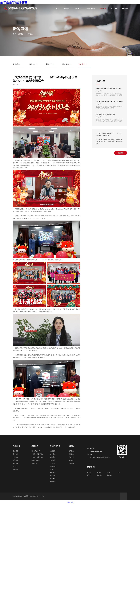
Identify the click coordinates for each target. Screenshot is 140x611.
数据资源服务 (35, 460)
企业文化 (15, 454)
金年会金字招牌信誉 (13, 2)
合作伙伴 (15, 469)
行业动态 (32, 64)
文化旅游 (52, 475)
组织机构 (15, 460)
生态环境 (52, 481)
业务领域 (15, 457)
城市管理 (52, 457)
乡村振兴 (52, 460)
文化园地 (81, 64)
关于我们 (67, 8)
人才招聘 (114, 8)
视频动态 (65, 64)
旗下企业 (15, 466)
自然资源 (52, 451)
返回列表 (120, 153)
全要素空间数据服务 (37, 457)
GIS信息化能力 (35, 451)
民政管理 (52, 472)
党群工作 (49, 64)
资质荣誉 (15, 463)
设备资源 (34, 463)
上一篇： (109, 134)
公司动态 (29, 34)
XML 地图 (70, 502)
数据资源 (78, 8)
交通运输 (52, 466)
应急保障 (52, 478)
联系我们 (125, 8)
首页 (14, 34)
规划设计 (52, 469)
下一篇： (109, 141)
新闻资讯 (21, 34)
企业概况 (15, 451)
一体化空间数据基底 (37, 454)
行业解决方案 (90, 8)
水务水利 (52, 463)
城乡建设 (52, 454)
